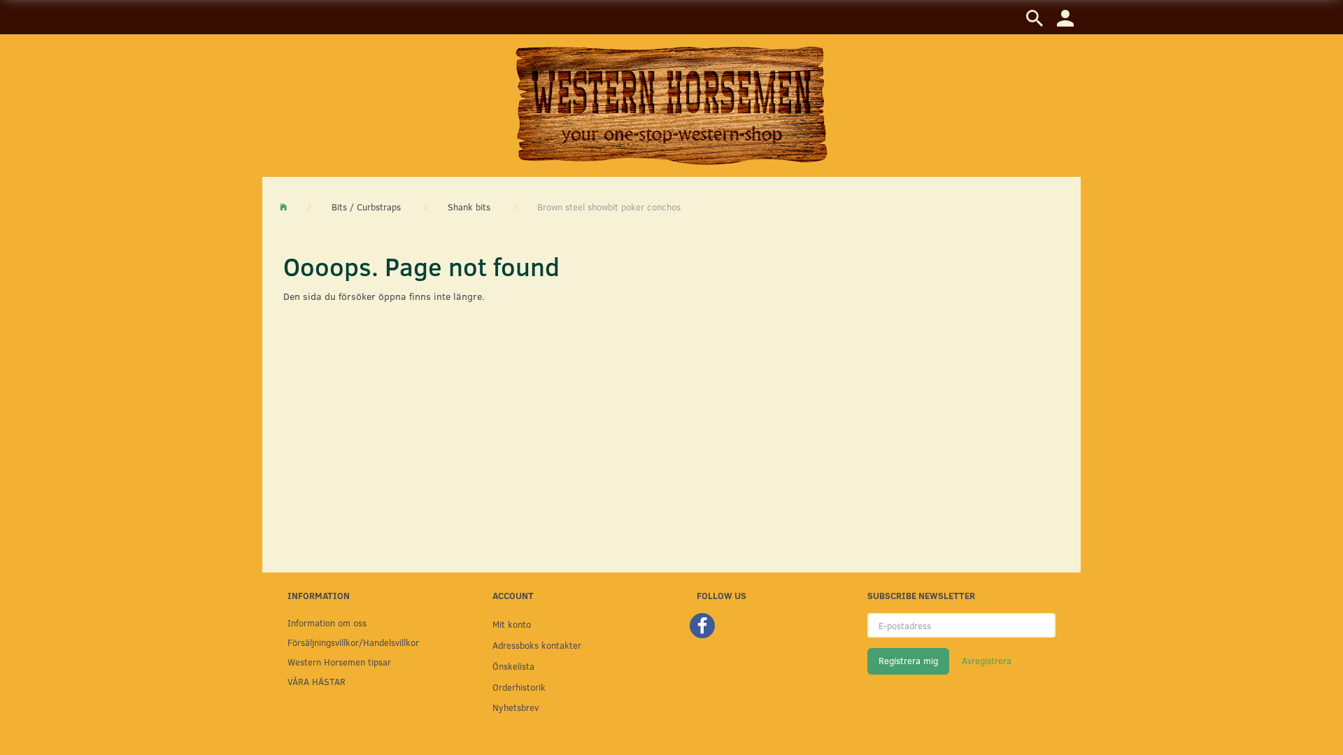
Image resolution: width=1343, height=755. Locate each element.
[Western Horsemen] (671, 105)
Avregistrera (986, 660)
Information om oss (327, 622)
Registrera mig (908, 660)
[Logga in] (1065, 17)
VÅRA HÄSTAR (316, 681)
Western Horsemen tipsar (339, 662)
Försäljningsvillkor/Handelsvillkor (353, 642)
